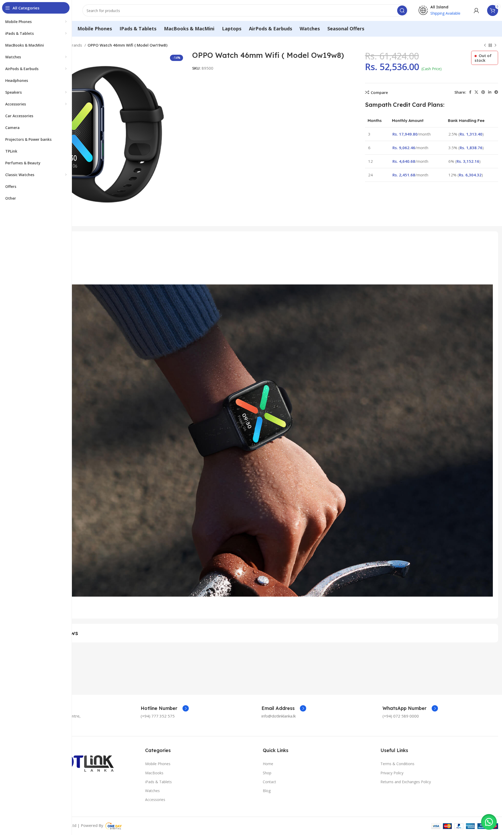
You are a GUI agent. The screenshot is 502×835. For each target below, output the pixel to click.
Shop (267, 772)
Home (268, 763)
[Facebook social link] (470, 92)
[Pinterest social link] (483, 92)
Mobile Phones (157, 763)
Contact (269, 781)
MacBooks (154, 772)
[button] (489, 822)
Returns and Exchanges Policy (405, 781)
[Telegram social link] (496, 92)
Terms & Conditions (397, 763)
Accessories (155, 799)
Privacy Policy (391, 772)
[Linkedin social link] (490, 92)
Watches (152, 790)
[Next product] (495, 45)
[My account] (476, 10)
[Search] (402, 10)
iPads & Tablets (158, 781)
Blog (267, 790)
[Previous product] (485, 45)
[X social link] (476, 92)
